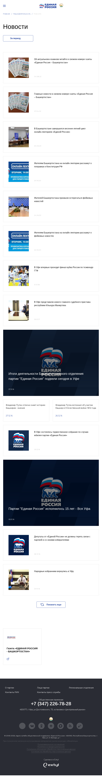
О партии (9, 688)
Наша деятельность (22, 14)
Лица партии (43, 688)
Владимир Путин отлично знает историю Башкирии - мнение (25, 406)
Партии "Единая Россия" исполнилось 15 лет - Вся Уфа (49, 508)
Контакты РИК (12, 692)
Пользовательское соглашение (51, 744)
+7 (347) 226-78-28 (51, 703)
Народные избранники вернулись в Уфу (54, 571)
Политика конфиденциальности (51, 747)
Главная (6, 14)
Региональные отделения (81, 688)
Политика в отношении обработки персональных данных (51, 749)
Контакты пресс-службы (48, 692)
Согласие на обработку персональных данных (51, 751)
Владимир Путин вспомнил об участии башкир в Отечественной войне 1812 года (76, 406)
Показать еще (53, 604)
